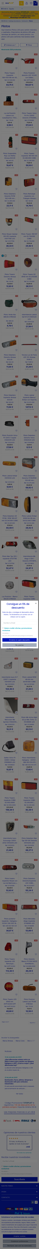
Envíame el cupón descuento (19, 640)
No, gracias (19, 645)
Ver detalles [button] (6, 633)
